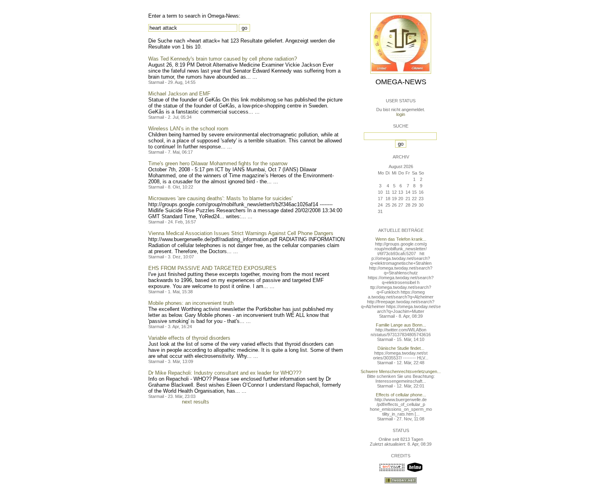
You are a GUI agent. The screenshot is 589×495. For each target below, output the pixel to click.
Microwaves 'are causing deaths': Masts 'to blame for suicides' (220, 198)
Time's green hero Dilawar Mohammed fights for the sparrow (217, 163)
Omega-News (400, 82)
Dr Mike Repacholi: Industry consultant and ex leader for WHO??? (224, 373)
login (400, 114)
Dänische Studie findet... (400, 348)
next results (195, 402)
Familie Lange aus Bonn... (401, 325)
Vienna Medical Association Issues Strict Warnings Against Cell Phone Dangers (240, 233)
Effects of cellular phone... (401, 394)
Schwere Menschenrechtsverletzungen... (401, 371)
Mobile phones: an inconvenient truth (191, 303)
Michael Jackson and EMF (179, 94)
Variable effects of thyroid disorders (189, 338)
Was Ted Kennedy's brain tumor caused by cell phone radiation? (222, 59)
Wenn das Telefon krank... (400, 239)
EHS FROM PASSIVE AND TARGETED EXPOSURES (212, 268)
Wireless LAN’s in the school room (188, 129)
